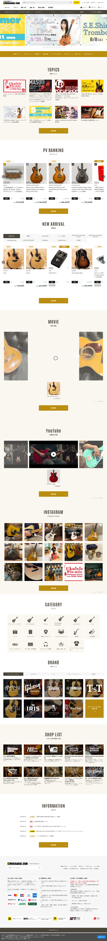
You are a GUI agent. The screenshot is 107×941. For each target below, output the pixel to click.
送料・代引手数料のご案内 (79, 878)
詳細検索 (76, 2)
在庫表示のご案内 (46, 878)
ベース (53, 674)
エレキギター (33, 674)
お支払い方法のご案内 (16, 878)
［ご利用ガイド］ (24, 889)
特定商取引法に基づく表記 (86, 868)
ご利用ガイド (93, 2)
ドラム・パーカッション (74, 674)
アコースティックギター (13, 674)
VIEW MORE (53, 131)
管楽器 (93, 674)
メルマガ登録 (96, 866)
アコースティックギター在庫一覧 (94, 707)
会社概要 (96, 868)
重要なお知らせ (64, 866)
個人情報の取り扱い (74, 868)
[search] (70, 2)
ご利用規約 (65, 868)
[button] (44, 47)
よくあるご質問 (85, 2)
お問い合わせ (101, 2)
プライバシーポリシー (15, 938)
